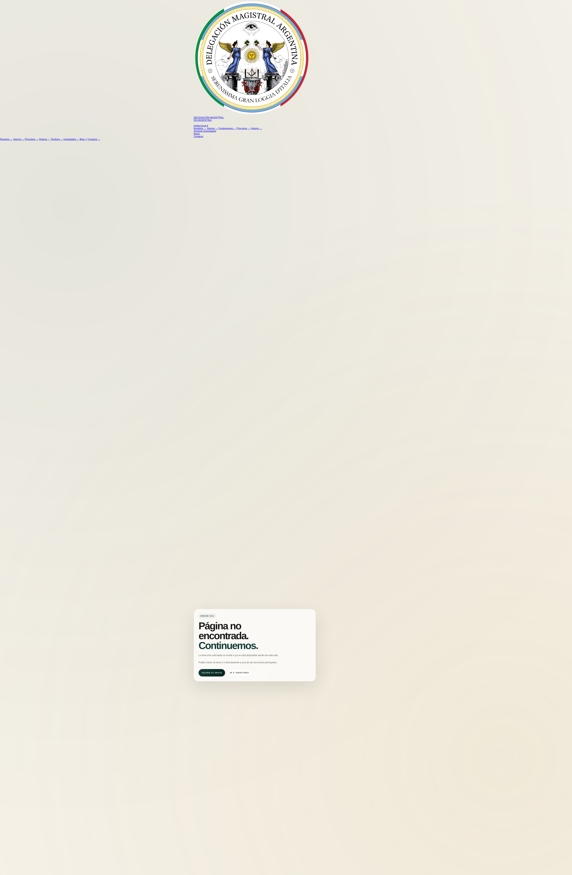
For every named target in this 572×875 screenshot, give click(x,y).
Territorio (198, 131)
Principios (243, 128)
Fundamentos (227, 128)
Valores (212, 128)
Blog (83, 139)
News (197, 134)
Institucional (201, 125)
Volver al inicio (212, 673)
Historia (256, 128)
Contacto (198, 136)
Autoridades (209, 131)
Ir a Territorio (239, 673)
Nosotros (200, 128)
